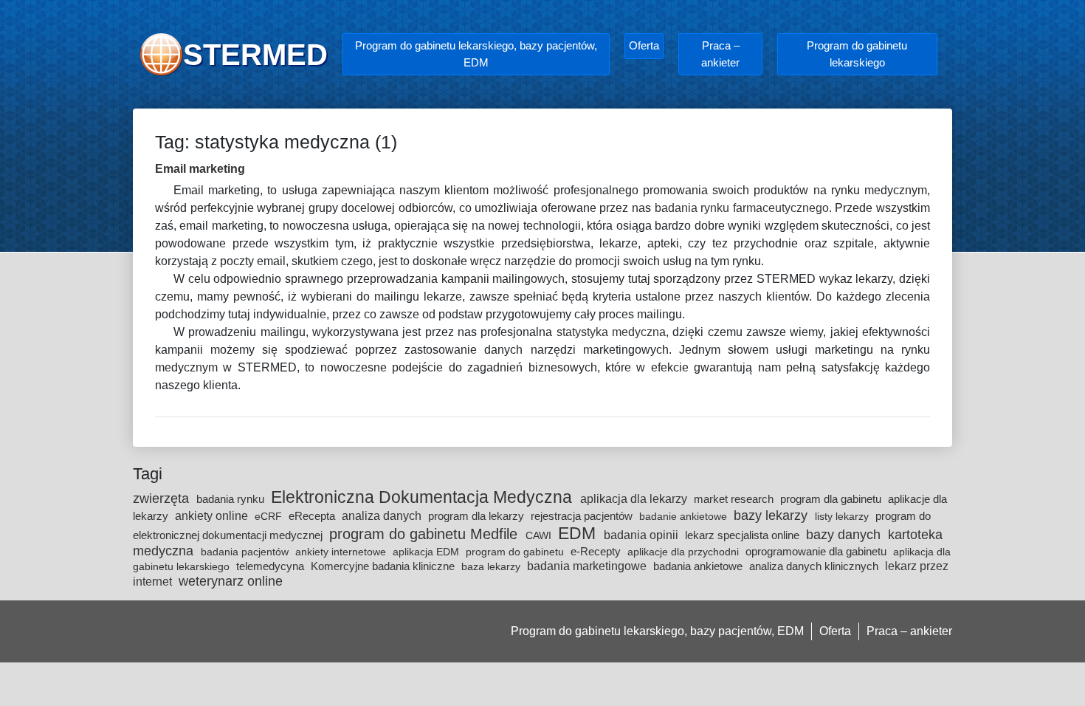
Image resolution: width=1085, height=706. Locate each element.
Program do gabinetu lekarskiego (857, 54)
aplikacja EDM (427, 552)
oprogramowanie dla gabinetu (817, 551)
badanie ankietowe (684, 516)
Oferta (644, 45)
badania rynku (231, 499)
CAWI (540, 535)
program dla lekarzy (477, 516)
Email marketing (200, 168)
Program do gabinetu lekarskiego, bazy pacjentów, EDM (476, 54)
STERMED (255, 54)
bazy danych (845, 534)
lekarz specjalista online (743, 535)
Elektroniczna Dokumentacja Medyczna (423, 497)
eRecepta (313, 516)
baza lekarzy (492, 566)
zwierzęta (163, 498)
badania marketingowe (588, 565)
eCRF (270, 516)
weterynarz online (231, 581)
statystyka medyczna (611, 332)
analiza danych (383, 515)
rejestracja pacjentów (583, 516)
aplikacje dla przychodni (684, 552)
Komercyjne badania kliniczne (384, 566)
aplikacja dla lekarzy (635, 498)
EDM (579, 533)
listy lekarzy (843, 516)
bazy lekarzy (772, 515)
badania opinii (642, 534)
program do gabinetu (516, 552)
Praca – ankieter (720, 54)
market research (735, 499)
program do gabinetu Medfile (425, 534)
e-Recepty (597, 551)
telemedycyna (271, 566)
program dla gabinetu (832, 499)
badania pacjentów (246, 552)
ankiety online (213, 515)
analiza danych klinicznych (815, 566)
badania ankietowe (699, 566)
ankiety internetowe (342, 552)
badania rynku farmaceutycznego (742, 208)
